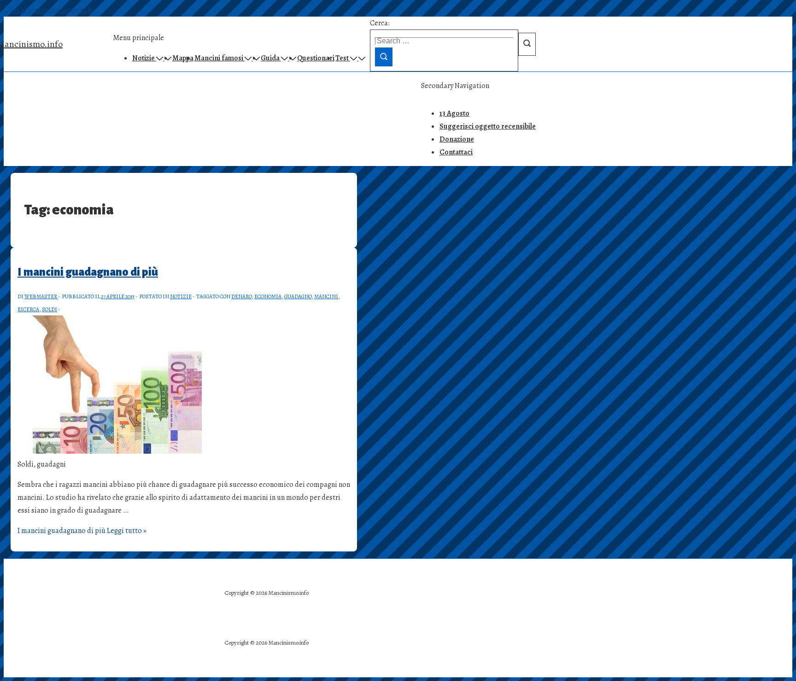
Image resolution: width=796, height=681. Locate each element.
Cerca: (380, 23)
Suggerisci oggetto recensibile (487, 126)
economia (267, 296)
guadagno (297, 296)
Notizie (181, 296)
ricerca (28, 309)
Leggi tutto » (82, 531)
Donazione (456, 139)
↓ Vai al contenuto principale (48, 10)
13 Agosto (454, 113)
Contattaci (456, 152)
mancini (326, 296)
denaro (241, 296)
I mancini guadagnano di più (88, 272)
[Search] (383, 56)
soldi (49, 309)
